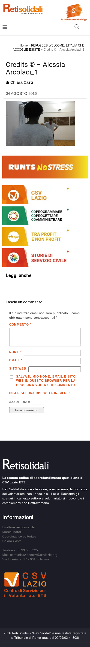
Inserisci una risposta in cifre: (39, 393)
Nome (15, 352)
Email (15, 360)
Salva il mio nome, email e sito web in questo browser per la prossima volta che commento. (46, 381)
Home (24, 45)
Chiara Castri (22, 82)
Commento (20, 324)
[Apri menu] (4, 27)
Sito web (17, 368)
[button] (79, 27)
